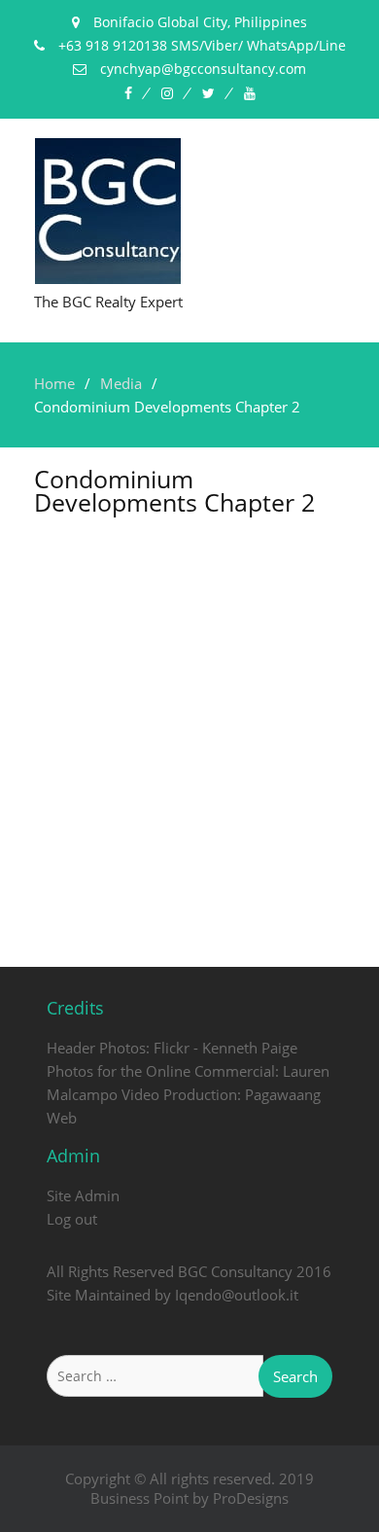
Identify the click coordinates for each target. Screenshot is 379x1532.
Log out (72, 1219)
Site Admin (83, 1195)
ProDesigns (251, 1498)
